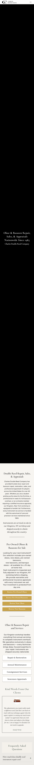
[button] (30, 2)
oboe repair (21, 484)
